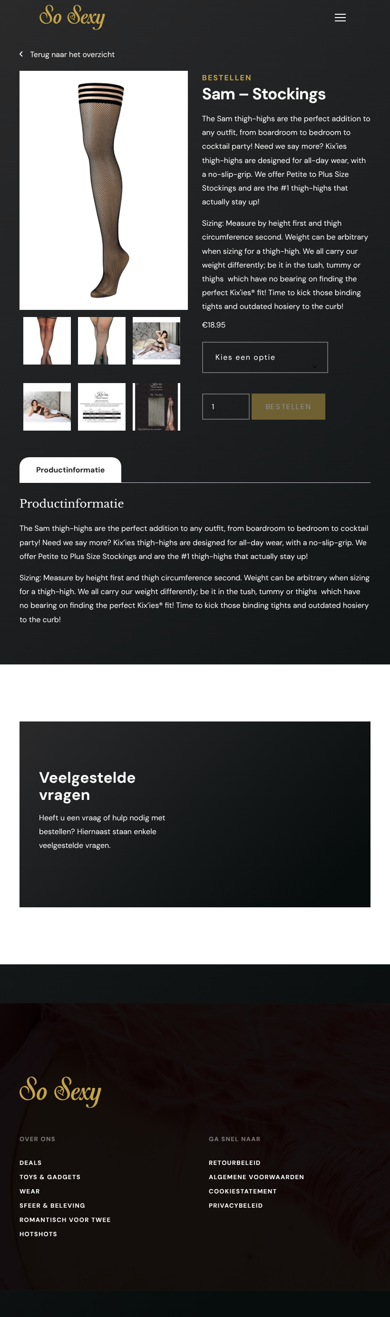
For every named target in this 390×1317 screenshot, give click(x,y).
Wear (30, 1192)
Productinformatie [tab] (70, 470)
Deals (31, 1163)
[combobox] (265, 357)
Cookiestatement (243, 1192)
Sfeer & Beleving (53, 1206)
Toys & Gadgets (50, 1177)
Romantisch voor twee (65, 1220)
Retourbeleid (235, 1163)
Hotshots (39, 1234)
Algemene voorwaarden (256, 1177)
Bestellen (288, 407)
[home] (72, 17)
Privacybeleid (236, 1206)
